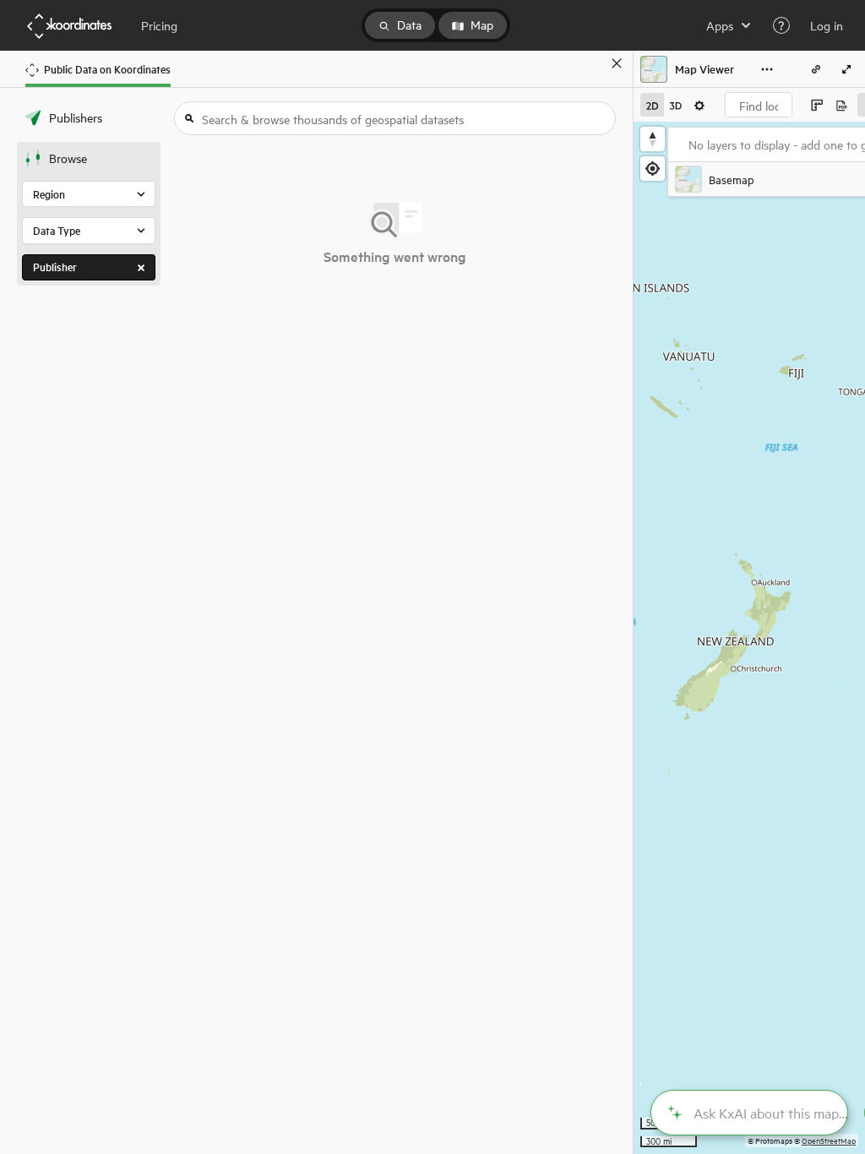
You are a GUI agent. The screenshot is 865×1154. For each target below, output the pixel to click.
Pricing (159, 25)
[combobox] (758, 104)
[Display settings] (699, 105)
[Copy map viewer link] (816, 69)
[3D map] (676, 105)
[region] (749, 638)
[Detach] (592, 63)
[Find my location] (652, 168)
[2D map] (652, 105)
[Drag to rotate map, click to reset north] (652, 139)
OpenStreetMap (829, 1140)
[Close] (617, 63)
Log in (826, 25)
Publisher (55, 267)
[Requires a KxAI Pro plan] (749, 1113)
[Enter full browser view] (846, 69)
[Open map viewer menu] (767, 69)
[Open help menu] (781, 25)
